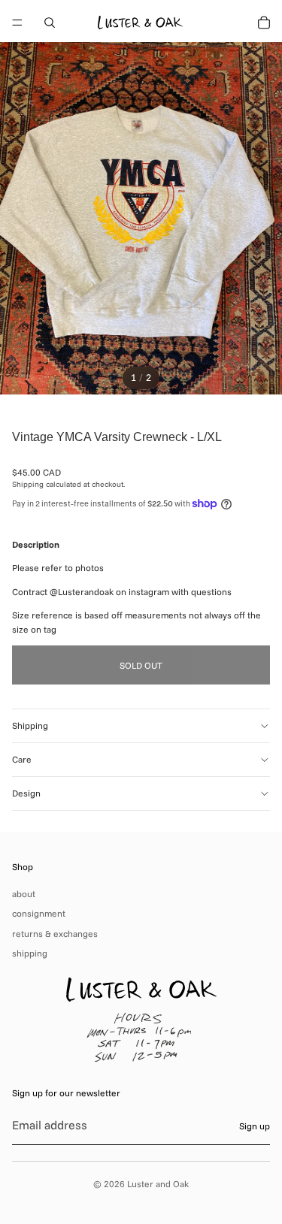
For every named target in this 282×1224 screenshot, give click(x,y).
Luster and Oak (158, 1183)
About (23, 893)
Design (26, 793)
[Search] (49, 22)
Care (22, 759)
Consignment (38, 913)
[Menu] (17, 22)
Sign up (254, 1126)
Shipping (30, 725)
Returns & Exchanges (55, 933)
